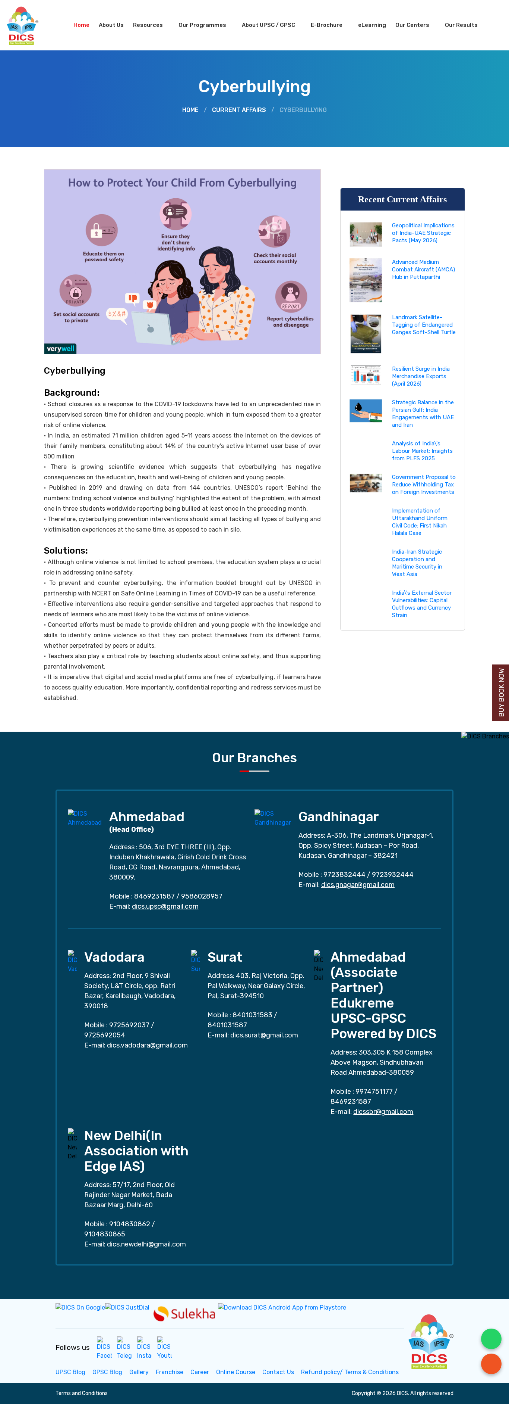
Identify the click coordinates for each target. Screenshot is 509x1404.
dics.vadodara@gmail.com (147, 1045)
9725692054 (104, 1035)
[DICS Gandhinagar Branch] (273, 817)
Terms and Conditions (82, 1393)
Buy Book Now (501, 692)
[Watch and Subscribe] (164, 1347)
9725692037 (129, 1025)
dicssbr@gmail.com (383, 1112)
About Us (111, 25)
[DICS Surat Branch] (195, 961)
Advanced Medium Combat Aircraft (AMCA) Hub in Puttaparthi (423, 269)
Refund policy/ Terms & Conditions (350, 1372)
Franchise (169, 1372)
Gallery (139, 1372)
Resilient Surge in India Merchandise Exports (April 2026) (421, 376)
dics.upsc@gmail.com (165, 906)
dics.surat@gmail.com (264, 1035)
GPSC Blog (107, 1372)
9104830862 (129, 1224)
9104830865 (104, 1234)
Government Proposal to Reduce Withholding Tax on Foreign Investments (424, 484)
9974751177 (374, 1091)
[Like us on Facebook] (104, 1347)
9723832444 (344, 875)
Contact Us (278, 1372)
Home (81, 25)
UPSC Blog (70, 1372)
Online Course (235, 1372)
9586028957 (201, 896)
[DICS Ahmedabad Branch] (85, 817)
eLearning (372, 25)
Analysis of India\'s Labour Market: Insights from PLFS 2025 (422, 451)
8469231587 (154, 896)
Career (199, 1372)
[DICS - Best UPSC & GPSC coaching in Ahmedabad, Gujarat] (29, 25)
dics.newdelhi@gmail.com (146, 1244)
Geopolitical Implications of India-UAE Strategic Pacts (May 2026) (423, 233)
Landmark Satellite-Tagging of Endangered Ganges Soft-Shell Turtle (424, 325)
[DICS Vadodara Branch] (72, 961)
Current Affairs (239, 109)
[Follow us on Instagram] (144, 1347)
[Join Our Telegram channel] (124, 1347)
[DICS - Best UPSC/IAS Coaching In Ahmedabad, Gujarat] (430, 1340)
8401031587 (227, 1025)
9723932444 (393, 875)
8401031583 (252, 1015)
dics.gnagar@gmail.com (358, 885)
